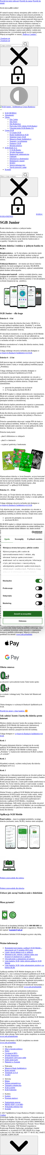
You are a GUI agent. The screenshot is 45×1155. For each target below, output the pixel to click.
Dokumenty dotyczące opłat (15, 1058)
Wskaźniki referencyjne (14, 1107)
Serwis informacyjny (17, 165)
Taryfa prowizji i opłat (18, 167)
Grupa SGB (9, 130)
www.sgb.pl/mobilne (24, 634)
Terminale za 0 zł (11, 1073)
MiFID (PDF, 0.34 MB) (14, 1104)
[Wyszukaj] (25, 175)
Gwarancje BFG (11, 1053)
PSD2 (7, 1051)
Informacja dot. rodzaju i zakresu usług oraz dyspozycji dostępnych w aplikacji (21, 955)
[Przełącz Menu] (1, 109)
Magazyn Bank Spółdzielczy (20, 139)
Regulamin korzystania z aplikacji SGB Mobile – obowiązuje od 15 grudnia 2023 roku (23, 949)
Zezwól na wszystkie (22, 614)
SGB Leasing (10, 1088)
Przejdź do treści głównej (9, 1)
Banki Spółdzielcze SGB (19, 135)
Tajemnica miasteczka (13, 1085)
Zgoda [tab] (7, 539)
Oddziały (13, 156)
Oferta (7, 117)
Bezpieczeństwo (16, 146)
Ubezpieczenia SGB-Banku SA (22, 128)
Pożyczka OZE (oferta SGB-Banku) (23, 126)
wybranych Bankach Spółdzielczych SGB (16, 353)
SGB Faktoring (10, 1090)
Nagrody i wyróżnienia (18, 141)
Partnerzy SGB (15, 143)
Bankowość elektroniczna (19, 154)
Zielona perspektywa (13, 1083)
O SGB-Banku (15, 150)
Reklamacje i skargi (17, 161)
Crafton (3, 1115)
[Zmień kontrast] (19, 96)
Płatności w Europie (12, 1062)
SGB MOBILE (11, 113)
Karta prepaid (10, 1070)
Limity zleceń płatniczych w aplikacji (19, 952)
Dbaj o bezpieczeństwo (13, 1049)
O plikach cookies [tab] (34, 539)
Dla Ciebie (14, 119)
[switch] (38, 588)
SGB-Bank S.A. (11, 148)
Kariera (7, 1096)
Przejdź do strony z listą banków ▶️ (13, 711)
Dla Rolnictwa (15, 124)
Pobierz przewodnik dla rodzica (12, 878)
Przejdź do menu (26, 1)
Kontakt (8, 169)
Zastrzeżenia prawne (12, 1102)
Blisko (7, 1081)
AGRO (7, 1075)
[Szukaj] (25, 44)
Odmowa (22, 621)
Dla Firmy (13, 122)
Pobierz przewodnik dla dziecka (12, 888)
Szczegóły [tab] (19, 539)
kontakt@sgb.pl (15, 930)
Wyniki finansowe (16, 152)
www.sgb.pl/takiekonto (9, 1036)
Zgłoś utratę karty (11, 1060)
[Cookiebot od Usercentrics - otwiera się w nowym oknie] (32, 532)
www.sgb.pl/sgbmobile (32, 987)
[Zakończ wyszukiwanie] (19, 187)
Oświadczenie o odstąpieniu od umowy (20, 959)
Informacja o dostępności (19, 159)
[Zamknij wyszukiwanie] (19, 56)
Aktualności (9, 115)
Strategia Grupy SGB (18, 137)
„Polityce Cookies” (29, 34)
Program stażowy (11, 1098)
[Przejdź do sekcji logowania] (18, 83)
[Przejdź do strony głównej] (22, 107)
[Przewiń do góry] (19, 1145)
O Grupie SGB (15, 133)
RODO (12, 163)
